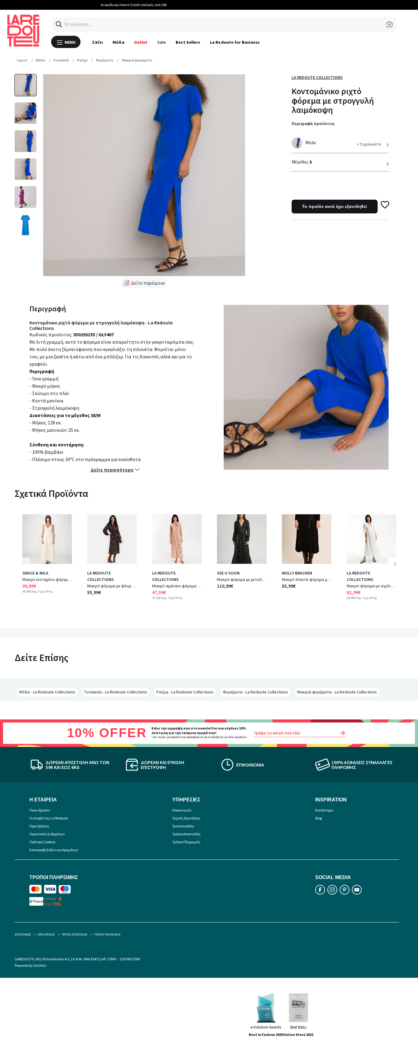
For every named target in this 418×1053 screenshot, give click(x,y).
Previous (27, 568)
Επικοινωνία (181, 810)
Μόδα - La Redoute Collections (47, 692)
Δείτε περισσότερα (112, 470)
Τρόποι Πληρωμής (186, 842)
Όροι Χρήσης (39, 826)
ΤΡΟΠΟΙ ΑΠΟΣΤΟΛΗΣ (75, 935)
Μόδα (118, 42)
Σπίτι (97, 42)
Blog (318, 818)
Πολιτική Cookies (42, 842)
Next (397, 568)
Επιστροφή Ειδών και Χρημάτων (53, 850)
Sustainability (183, 826)
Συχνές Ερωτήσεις (186, 818)
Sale (161, 42)
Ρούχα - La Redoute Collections (185, 692)
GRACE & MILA (35, 573)
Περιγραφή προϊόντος (313, 123)
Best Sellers (188, 42)
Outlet (140, 42)
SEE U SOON (228, 573)
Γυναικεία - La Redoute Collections (115, 692)
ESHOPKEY (40, 966)
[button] (59, 24)
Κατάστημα (324, 810)
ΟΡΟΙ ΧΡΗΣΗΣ (46, 935)
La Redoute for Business (235, 42)
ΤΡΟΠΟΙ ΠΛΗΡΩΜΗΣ (107, 935)
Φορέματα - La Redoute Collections (255, 692)
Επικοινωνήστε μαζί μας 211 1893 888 (213, 4)
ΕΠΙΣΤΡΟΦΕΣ (23, 935)
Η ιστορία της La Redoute (48, 818)
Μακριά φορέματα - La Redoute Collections (337, 692)
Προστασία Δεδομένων (47, 834)
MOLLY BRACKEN (297, 573)
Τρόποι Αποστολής (186, 834)
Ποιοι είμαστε (39, 810)
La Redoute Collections (317, 77)
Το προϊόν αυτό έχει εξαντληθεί (334, 206)
